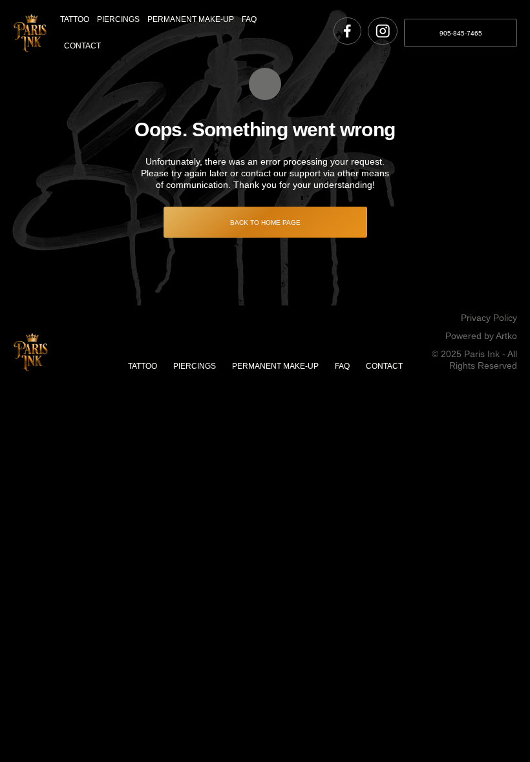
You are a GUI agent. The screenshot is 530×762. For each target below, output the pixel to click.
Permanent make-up (190, 19)
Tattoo (74, 19)
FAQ (249, 19)
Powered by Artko (481, 336)
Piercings (118, 19)
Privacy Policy (489, 318)
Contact (82, 45)
